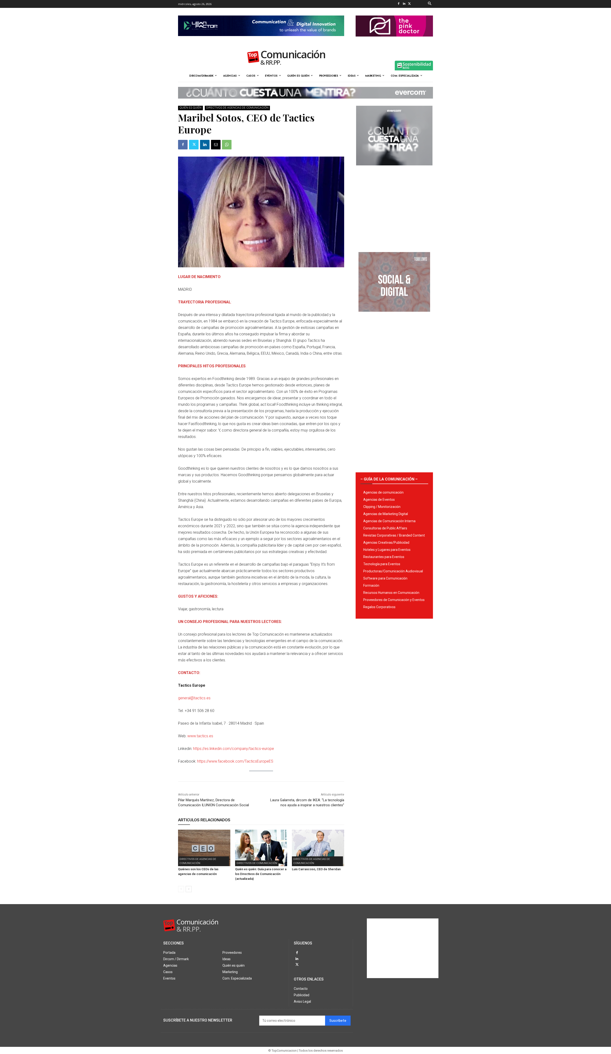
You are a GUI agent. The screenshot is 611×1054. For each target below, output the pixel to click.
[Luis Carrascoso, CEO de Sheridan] (318, 848)
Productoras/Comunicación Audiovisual (393, 571)
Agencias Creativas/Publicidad (386, 542)
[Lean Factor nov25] (261, 40)
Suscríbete (337, 1021)
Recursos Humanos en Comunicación (391, 593)
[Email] (216, 144)
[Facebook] (398, 4)
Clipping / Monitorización (381, 507)
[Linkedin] (404, 4)
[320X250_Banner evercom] (394, 169)
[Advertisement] (394, 207)
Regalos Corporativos (379, 607)
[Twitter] (409, 4)
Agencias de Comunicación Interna (389, 521)
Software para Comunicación (385, 578)
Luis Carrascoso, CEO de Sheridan (316, 869)
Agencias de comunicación (383, 492)
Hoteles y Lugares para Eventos (387, 550)
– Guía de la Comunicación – (389, 479)
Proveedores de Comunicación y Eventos (394, 600)
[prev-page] (181, 889)
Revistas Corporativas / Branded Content (394, 535)
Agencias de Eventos (379, 499)
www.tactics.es (200, 736)
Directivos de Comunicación (257, 863)
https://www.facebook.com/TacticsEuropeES (235, 761)
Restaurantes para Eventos (383, 557)
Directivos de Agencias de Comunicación (237, 107)
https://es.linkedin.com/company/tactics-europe (233, 748)
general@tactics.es (194, 698)
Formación (371, 585)
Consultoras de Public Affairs (385, 528)
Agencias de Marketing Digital (385, 514)
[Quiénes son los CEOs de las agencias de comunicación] (204, 848)
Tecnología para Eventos (381, 564)
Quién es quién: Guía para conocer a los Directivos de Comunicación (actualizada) (260, 873)
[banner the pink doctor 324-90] (394, 40)
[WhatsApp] (227, 144)
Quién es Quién (190, 107)
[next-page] (189, 889)
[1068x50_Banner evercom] (305, 102)
